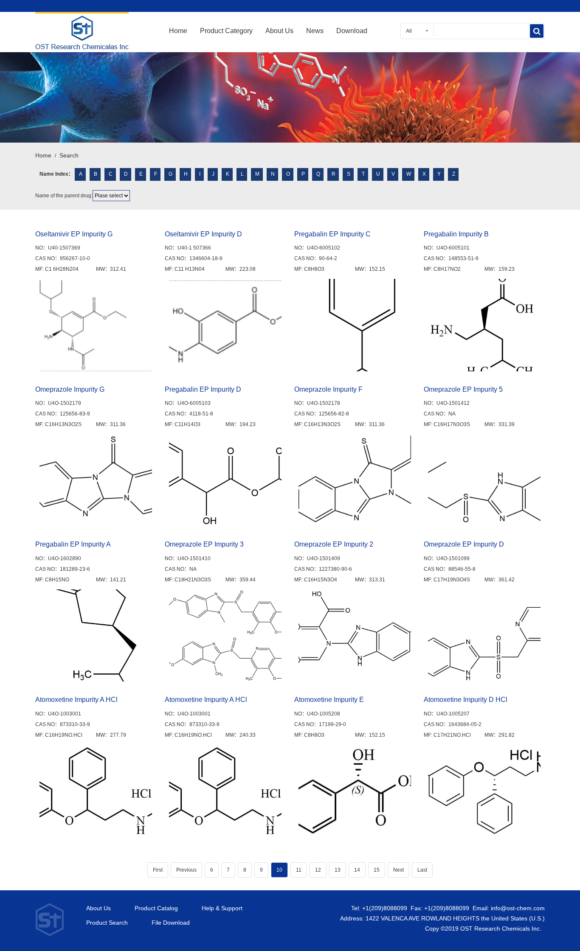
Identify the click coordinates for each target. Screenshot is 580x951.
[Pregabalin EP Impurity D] (225, 480)
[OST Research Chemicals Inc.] (82, 44)
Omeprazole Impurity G (69, 389)
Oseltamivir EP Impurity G (74, 234)
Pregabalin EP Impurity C (332, 234)
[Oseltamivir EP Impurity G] (95, 325)
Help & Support (222, 908)
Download (351, 30)
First (158, 870)
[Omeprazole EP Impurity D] (484, 635)
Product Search (107, 923)
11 (298, 870)
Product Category (226, 30)
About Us (279, 30)
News (315, 30)
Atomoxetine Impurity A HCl (76, 699)
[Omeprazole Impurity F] (354, 480)
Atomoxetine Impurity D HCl (465, 699)
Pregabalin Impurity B (456, 234)
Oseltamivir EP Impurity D (203, 234)
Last (422, 870)
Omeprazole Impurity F (328, 389)
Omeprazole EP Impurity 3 (204, 544)
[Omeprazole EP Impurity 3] (225, 635)
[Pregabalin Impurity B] (484, 325)
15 (377, 870)
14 (357, 870)
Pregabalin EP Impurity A (73, 544)
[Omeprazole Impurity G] (95, 480)
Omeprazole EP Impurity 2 (333, 544)
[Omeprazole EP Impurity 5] (484, 480)
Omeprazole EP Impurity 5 (463, 389)
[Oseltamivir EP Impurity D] (225, 325)
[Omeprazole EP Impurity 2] (354, 635)
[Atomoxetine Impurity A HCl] (95, 791)
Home (178, 30)
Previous (186, 870)
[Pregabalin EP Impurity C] (354, 325)
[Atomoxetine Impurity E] (354, 791)
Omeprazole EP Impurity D (464, 544)
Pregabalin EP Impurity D (203, 389)
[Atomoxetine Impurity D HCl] (484, 791)
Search (69, 155)
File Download (171, 923)
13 (338, 870)
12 (318, 870)
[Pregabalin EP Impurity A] (95, 635)
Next (398, 870)
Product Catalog (156, 908)
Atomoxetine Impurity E (329, 699)
